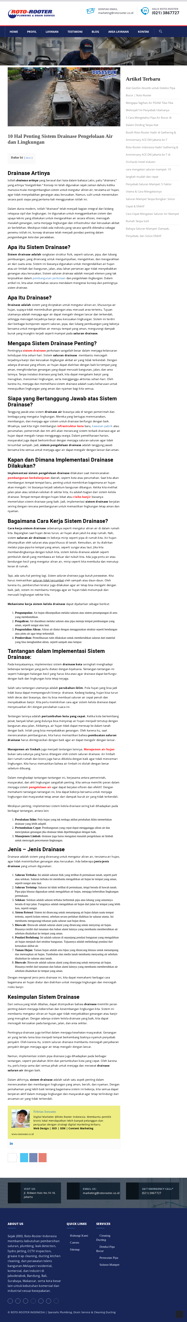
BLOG (95, 31)
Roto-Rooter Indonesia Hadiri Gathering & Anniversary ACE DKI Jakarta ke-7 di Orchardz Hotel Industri (152, 154)
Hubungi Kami (79, 1235)
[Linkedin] (11, 1144)
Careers (74, 1242)
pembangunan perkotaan (49, 278)
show (28, 157)
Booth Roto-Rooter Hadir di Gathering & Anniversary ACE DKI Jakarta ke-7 (151, 136)
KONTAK (143, 31)
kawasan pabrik (102, 426)
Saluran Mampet (109, 1264)
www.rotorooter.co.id (23, 1134)
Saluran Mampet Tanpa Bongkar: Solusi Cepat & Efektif (150, 202)
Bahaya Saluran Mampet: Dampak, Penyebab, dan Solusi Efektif (147, 232)
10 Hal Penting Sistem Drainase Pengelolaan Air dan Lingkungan (60, 139)
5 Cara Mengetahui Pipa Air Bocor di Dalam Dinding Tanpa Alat (148, 121)
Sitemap (75, 1249)
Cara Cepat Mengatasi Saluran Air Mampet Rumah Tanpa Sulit (152, 217)
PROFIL (32, 31)
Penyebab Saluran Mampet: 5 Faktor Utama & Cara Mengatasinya (149, 187)
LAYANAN (52, 31)
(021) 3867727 (165, 12)
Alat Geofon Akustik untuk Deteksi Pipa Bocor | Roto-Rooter (150, 91)
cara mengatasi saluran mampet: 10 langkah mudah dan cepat (148, 172)
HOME (14, 31)
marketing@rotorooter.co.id (115, 13)
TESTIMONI (75, 31)
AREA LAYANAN (118, 31)
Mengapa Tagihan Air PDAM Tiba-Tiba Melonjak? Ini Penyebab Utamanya (149, 106)
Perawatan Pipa (109, 1257)
